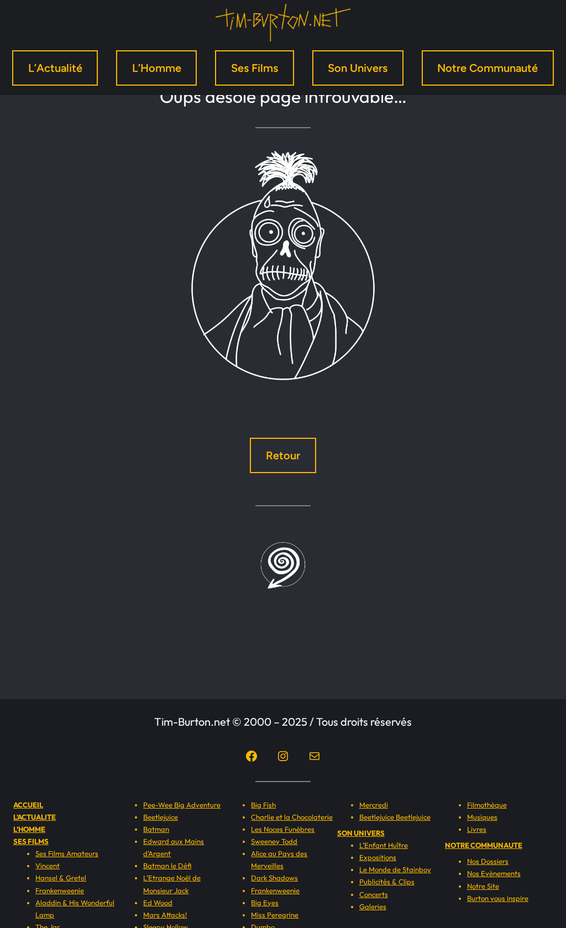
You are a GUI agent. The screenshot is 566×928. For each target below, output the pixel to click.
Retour (283, 455)
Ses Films (254, 68)
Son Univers (357, 68)
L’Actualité (55, 68)
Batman (156, 829)
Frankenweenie (59, 890)
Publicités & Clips (387, 881)
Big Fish (263, 804)
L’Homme (156, 68)
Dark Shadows (274, 877)
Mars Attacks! (165, 914)
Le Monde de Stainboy (395, 869)
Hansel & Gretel (60, 877)
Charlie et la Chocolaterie (292, 816)
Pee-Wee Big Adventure (182, 804)
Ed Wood (157, 902)
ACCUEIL (28, 804)
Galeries (372, 906)
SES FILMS (31, 841)
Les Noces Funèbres (283, 829)
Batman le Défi (167, 865)
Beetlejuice (160, 816)
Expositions (377, 857)
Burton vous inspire (497, 898)
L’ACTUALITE (34, 816)
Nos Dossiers (488, 861)
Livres (476, 829)
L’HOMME (29, 829)
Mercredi (373, 804)
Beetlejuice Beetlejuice (395, 816)
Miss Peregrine (274, 914)
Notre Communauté (487, 68)
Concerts (373, 894)
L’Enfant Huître (383, 845)
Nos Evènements (494, 873)
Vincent (47, 865)
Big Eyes (265, 902)
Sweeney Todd (274, 841)
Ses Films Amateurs (66, 853)
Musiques (482, 816)
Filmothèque (487, 804)
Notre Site (483, 886)
